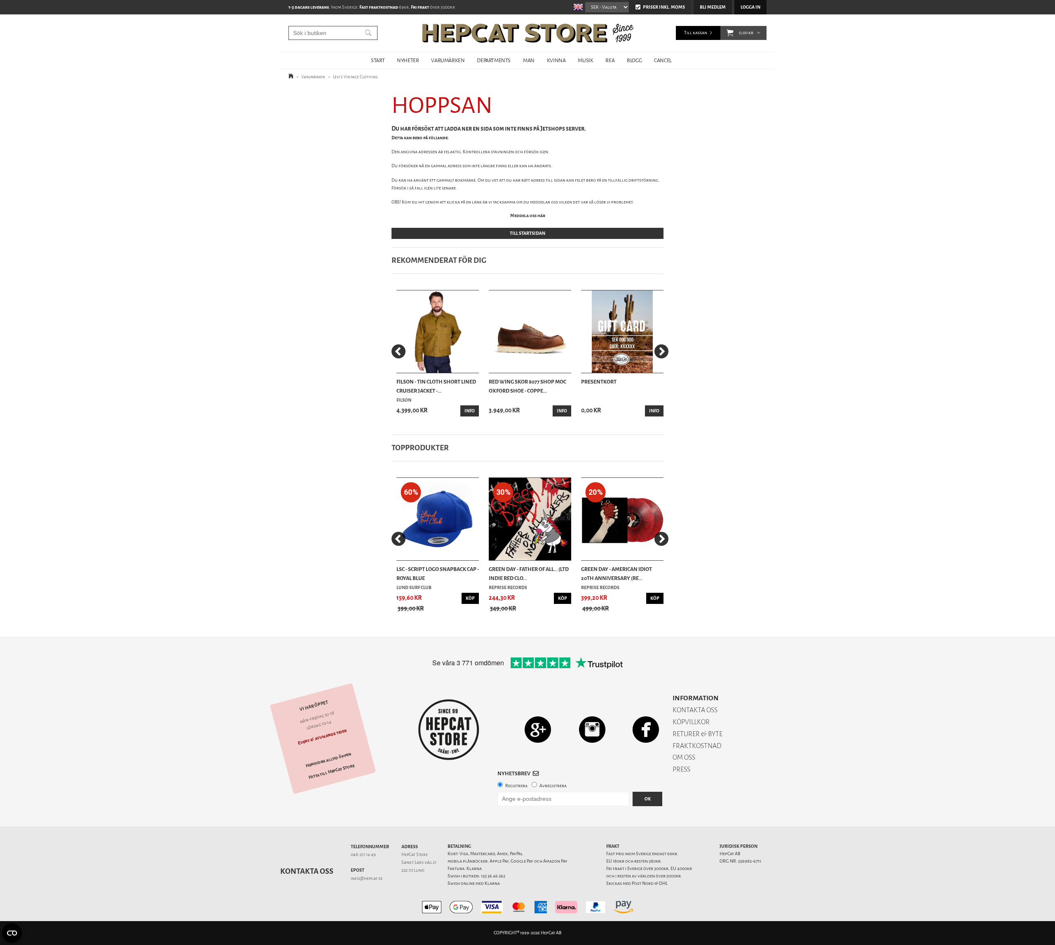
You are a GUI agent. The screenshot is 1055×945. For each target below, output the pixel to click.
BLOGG (634, 60)
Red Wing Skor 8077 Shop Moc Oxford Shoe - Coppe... (527, 386)
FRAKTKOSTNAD (697, 745)
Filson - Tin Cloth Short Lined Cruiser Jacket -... (436, 386)
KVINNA (556, 60)
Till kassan (695, 33)
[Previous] (399, 351)
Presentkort (599, 381)
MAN (529, 60)
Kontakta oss (306, 871)
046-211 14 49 (363, 854)
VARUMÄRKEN (447, 60)
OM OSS (684, 757)
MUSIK (585, 60)
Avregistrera (553, 786)
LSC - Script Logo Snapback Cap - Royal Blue (437, 574)
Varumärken (313, 77)
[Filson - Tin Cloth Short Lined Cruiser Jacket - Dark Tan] (437, 331)
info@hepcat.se (366, 878)
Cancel (663, 60)
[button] (730, 33)
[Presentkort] (622, 331)
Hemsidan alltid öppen (328, 760)
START (377, 60)
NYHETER (408, 60)
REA (609, 60)
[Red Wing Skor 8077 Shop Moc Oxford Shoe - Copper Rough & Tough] (530, 331)
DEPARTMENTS (494, 60)
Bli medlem (713, 7)
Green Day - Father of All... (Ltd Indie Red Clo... (529, 574)
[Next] (661, 351)
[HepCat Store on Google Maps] (538, 729)
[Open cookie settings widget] (12, 933)
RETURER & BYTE (697, 734)
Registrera (516, 786)
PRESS (681, 769)
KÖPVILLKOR (691, 722)
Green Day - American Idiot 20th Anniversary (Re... (616, 574)
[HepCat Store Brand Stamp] (449, 729)
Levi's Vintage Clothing (355, 77)
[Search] (368, 33)
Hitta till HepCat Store (331, 772)
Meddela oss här (527, 216)
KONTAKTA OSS (695, 710)
